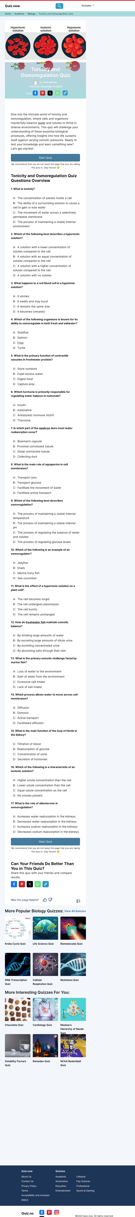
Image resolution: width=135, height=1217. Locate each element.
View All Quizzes (75, 911)
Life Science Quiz (43, 943)
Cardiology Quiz (42, 1025)
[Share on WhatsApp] (57, 93)
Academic (19, 13)
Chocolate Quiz (14, 1025)
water (41, 123)
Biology (31, 13)
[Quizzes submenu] (93, 5)
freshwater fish (36, 622)
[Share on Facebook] (35, 93)
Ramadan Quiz (41, 1061)
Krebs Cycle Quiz (15, 943)
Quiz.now (12, 6)
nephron (44, 428)
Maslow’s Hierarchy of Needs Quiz (72, 1028)
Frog (20, 342)
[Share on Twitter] (50, 93)
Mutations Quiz (69, 980)
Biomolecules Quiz (71, 943)
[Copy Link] (65, 93)
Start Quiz (45, 157)
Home (8, 13)
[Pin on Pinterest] (42, 93)
